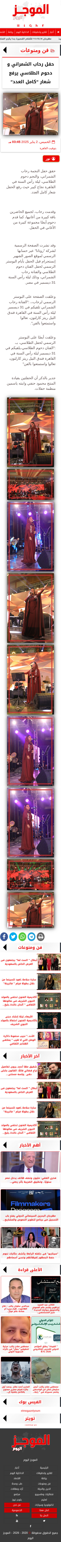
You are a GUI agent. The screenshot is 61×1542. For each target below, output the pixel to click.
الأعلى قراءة (30, 1270)
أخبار (52, 32)
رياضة (10, 32)
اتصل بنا (44, 1515)
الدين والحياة (44, 1489)
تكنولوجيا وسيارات (44, 1505)
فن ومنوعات (35, 50)
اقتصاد (17, 1478)
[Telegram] (31, 936)
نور (48, 158)
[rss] (36, 25)
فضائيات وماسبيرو (44, 1494)
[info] (24, 25)
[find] (30, 25)
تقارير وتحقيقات (39, 32)
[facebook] (42, 25)
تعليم (44, 1499)
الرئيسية (44, 1467)
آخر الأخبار (30, 1056)
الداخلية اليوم (22, 32)
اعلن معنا (44, 1510)
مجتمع (17, 1494)
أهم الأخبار (29, 1145)
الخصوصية (17, 1510)
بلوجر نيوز (17, 1499)
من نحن (17, 1505)
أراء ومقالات (17, 1489)
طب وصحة (17, 1483)
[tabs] (18, 25)
